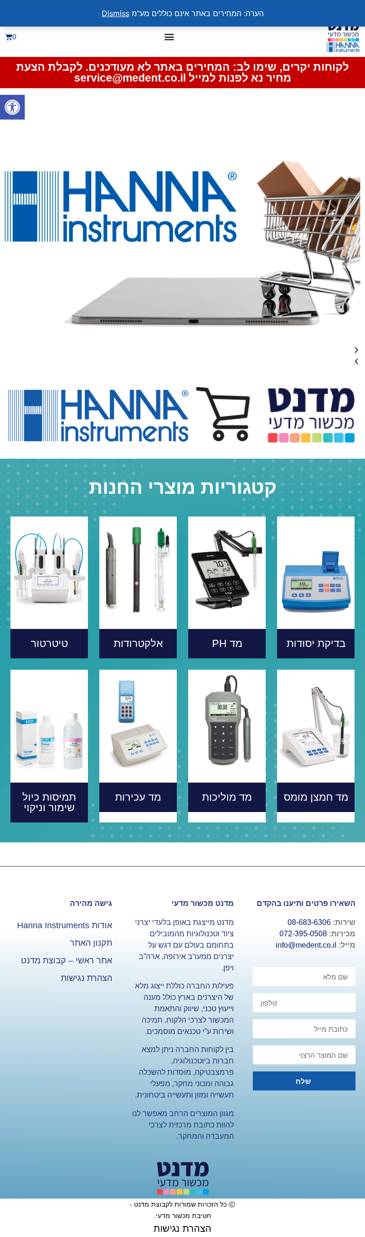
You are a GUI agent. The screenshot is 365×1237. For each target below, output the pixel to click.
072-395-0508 (303, 934)
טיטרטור (49, 643)
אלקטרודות (138, 643)
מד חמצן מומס (316, 797)
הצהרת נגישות (86, 978)
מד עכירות (138, 797)
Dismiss (115, 13)
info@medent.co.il (306, 945)
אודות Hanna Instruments (64, 925)
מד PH (227, 643)
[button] (12, 107)
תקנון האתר (91, 943)
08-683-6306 (309, 922)
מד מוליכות (227, 797)
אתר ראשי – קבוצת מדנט (66, 960)
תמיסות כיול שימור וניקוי (49, 802)
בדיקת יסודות (316, 643)
